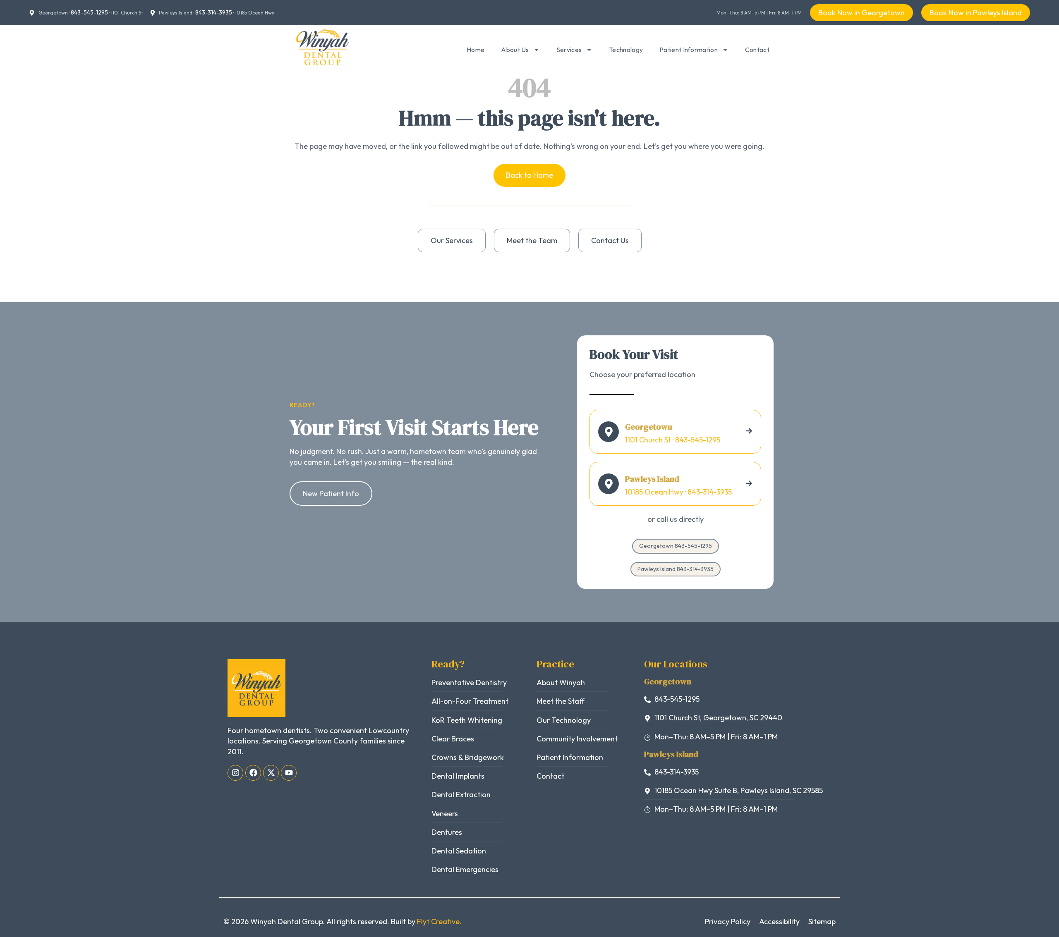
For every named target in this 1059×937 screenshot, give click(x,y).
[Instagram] (235, 773)
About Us (515, 49)
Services (569, 49)
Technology (626, 49)
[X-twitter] (271, 773)
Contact (757, 49)
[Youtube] (289, 773)
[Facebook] (253, 773)
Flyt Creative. (439, 921)
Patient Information (688, 49)
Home (475, 49)
